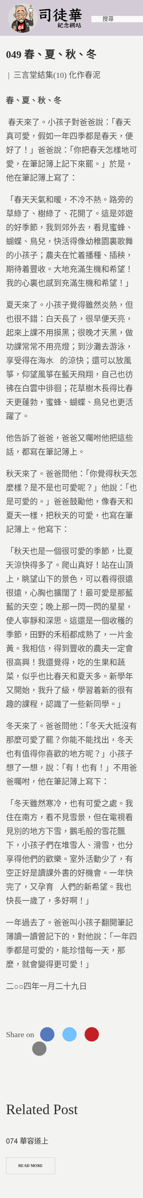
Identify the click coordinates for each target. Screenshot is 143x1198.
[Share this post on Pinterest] (92, 1034)
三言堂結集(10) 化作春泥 (57, 75)
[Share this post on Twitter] (69, 1034)
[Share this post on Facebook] (47, 1034)
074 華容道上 (27, 1140)
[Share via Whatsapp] (114, 1034)
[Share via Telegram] (17, 1048)
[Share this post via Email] (39, 1048)
